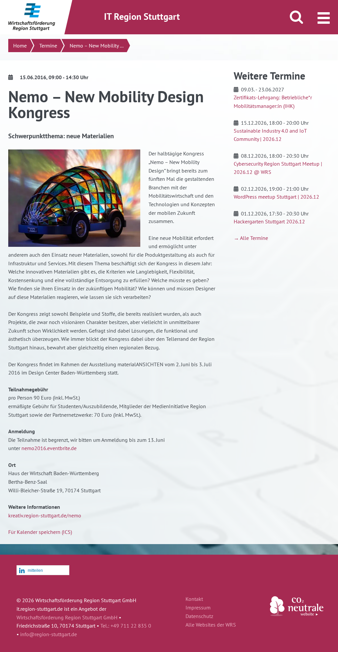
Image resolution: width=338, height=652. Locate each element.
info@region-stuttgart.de (48, 634)
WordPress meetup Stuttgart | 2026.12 (276, 196)
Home (20, 45)
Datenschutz (199, 616)
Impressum (198, 608)
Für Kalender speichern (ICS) (40, 532)
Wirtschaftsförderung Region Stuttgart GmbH (67, 617)
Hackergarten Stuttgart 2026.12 (269, 221)
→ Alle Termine (251, 238)
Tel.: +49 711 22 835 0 (125, 625)
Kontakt (194, 599)
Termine (48, 45)
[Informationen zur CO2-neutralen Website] (296, 614)
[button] (43, 570)
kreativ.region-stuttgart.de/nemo (44, 515)
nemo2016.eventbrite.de (49, 448)
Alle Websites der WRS (211, 625)
